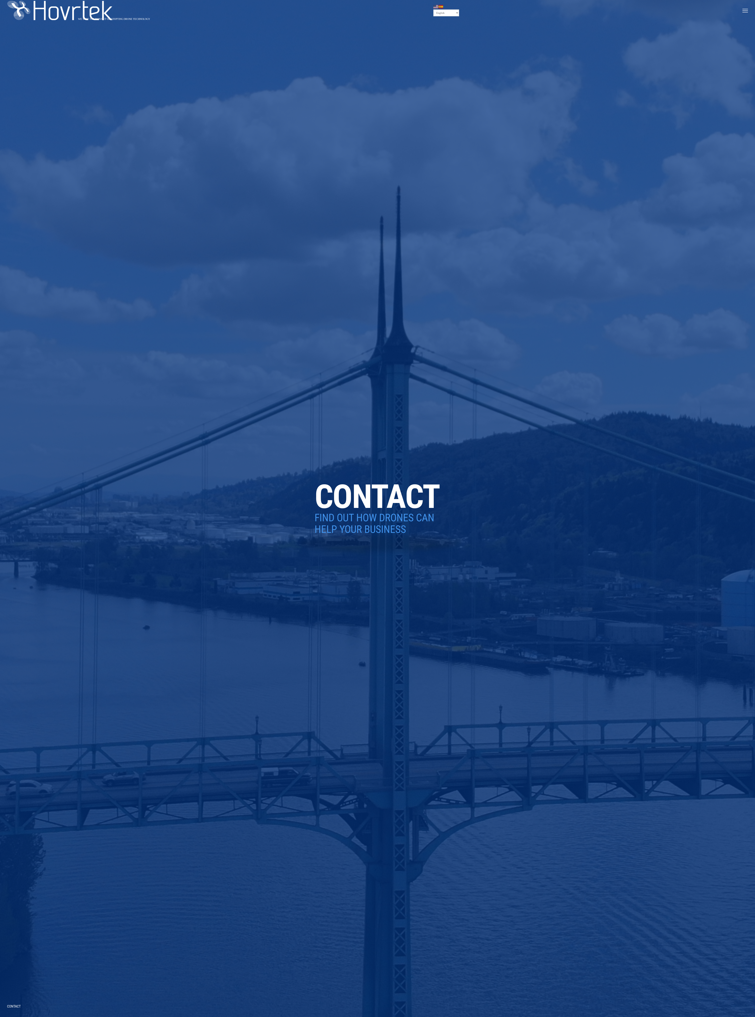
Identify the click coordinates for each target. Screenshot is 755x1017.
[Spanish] (441, 6)
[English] (435, 6)
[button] (745, 10)
